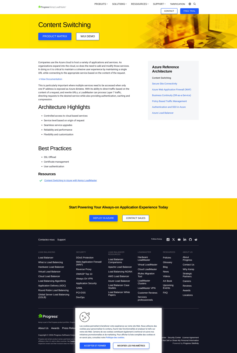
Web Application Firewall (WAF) (88, 263)
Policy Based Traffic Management (169, 101)
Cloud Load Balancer (49, 276)
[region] (118, 330)
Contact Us (188, 264)
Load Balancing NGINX (120, 271)
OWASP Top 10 (84, 274)
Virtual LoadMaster (147, 264)
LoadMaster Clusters (144, 282)
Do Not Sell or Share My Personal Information (179, 340)
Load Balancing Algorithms (52, 281)
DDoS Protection (85, 257)
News (166, 271)
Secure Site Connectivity (164, 83)
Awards (186, 290)
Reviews (187, 285)
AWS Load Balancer (118, 276)
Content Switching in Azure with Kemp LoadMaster (70, 180)
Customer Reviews (147, 292)
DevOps (80, 297)
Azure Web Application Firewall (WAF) (171, 89)
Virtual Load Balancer (49, 271)
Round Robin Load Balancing (53, 290)
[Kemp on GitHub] (190, 240)
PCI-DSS (81, 292)
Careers (187, 281)
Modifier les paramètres (131, 345)
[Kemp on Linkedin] (184, 240)
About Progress (187, 258)
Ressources (139, 4)
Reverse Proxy (83, 269)
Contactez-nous (46, 239)
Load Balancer (45, 257)
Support (158, 4)
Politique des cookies (115, 338)
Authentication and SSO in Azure (169, 107)
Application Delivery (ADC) (52, 285)
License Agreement (190, 337)
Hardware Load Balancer (51, 267)
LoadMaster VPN (146, 288)
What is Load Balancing (50, 262)
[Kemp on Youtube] (179, 240)
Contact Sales (135, 218)
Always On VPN (84, 278)
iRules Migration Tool (146, 275)
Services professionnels (145, 298)
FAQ (165, 292)
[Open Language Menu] (189, 4)
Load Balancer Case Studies (118, 286)
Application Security (86, 283)
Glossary (167, 262)
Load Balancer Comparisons (115, 260)
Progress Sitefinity (191, 343)
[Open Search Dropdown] (194, 4)
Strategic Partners (187, 275)
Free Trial (189, 11)
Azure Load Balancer (162, 113)
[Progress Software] (48, 316)
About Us (43, 328)
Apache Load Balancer (120, 267)
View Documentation (51, 79)
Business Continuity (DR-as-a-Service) (171, 95)
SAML (79, 288)
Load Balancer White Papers (119, 293)
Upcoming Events (168, 286)
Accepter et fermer (95, 345)
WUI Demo (88, 36)
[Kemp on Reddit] (195, 240)
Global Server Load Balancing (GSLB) (53, 296)
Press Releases (70, 328)
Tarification (177, 4)
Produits (100, 4)
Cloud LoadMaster (147, 269)
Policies (167, 257)
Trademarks (74, 341)
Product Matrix (55, 36)
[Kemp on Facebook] (168, 240)
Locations (188, 295)
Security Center (174, 337)
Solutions (118, 4)
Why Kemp (188, 269)
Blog (165, 267)
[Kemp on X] (173, 240)
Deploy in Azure (103, 218)
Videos (166, 276)
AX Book (167, 281)
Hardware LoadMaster (144, 258)
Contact (169, 11)
